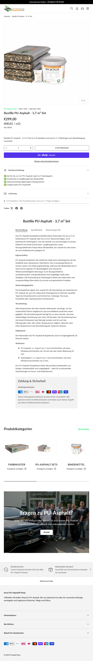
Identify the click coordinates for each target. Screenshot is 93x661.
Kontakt (47, 532)
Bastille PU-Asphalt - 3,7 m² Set (22, 16)
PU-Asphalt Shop (10, 109)
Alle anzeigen (83, 429)
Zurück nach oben (46, 581)
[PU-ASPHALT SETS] (46, 448)
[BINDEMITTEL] (76, 448)
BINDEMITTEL (76, 464)
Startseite (7, 16)
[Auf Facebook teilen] (16, 208)
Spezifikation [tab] (36, 230)
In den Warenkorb (62, 148)
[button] (82, 8)
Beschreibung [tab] (21, 230)
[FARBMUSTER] (17, 448)
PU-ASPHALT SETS (46, 464)
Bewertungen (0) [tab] (53, 230)
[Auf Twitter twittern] (11, 208)
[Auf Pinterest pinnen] (21, 208)
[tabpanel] (47, 303)
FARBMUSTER (16, 464)
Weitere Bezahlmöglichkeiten (46, 161)
